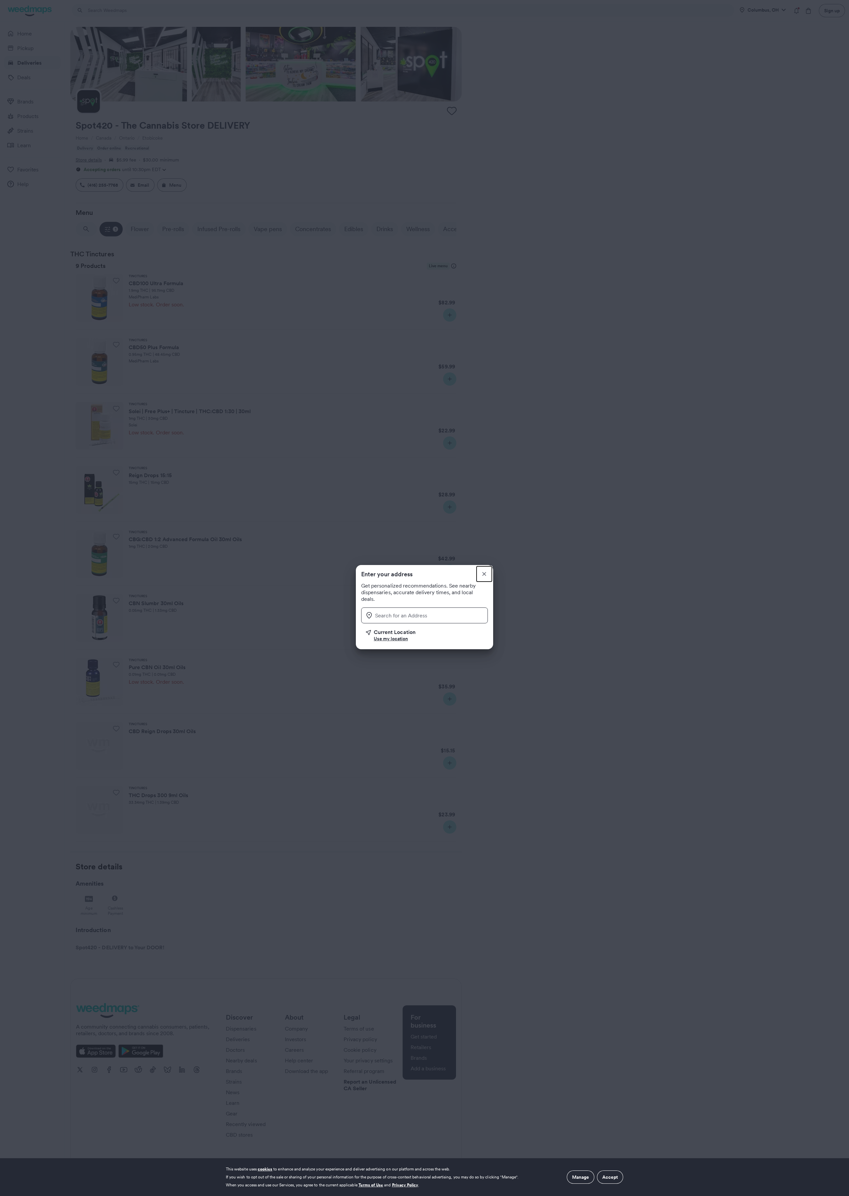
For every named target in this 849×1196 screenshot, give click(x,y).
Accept (610, 1177)
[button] (427, 635)
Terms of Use (371, 1184)
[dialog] (424, 1177)
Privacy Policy (405, 1184)
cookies (265, 1168)
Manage (580, 1177)
